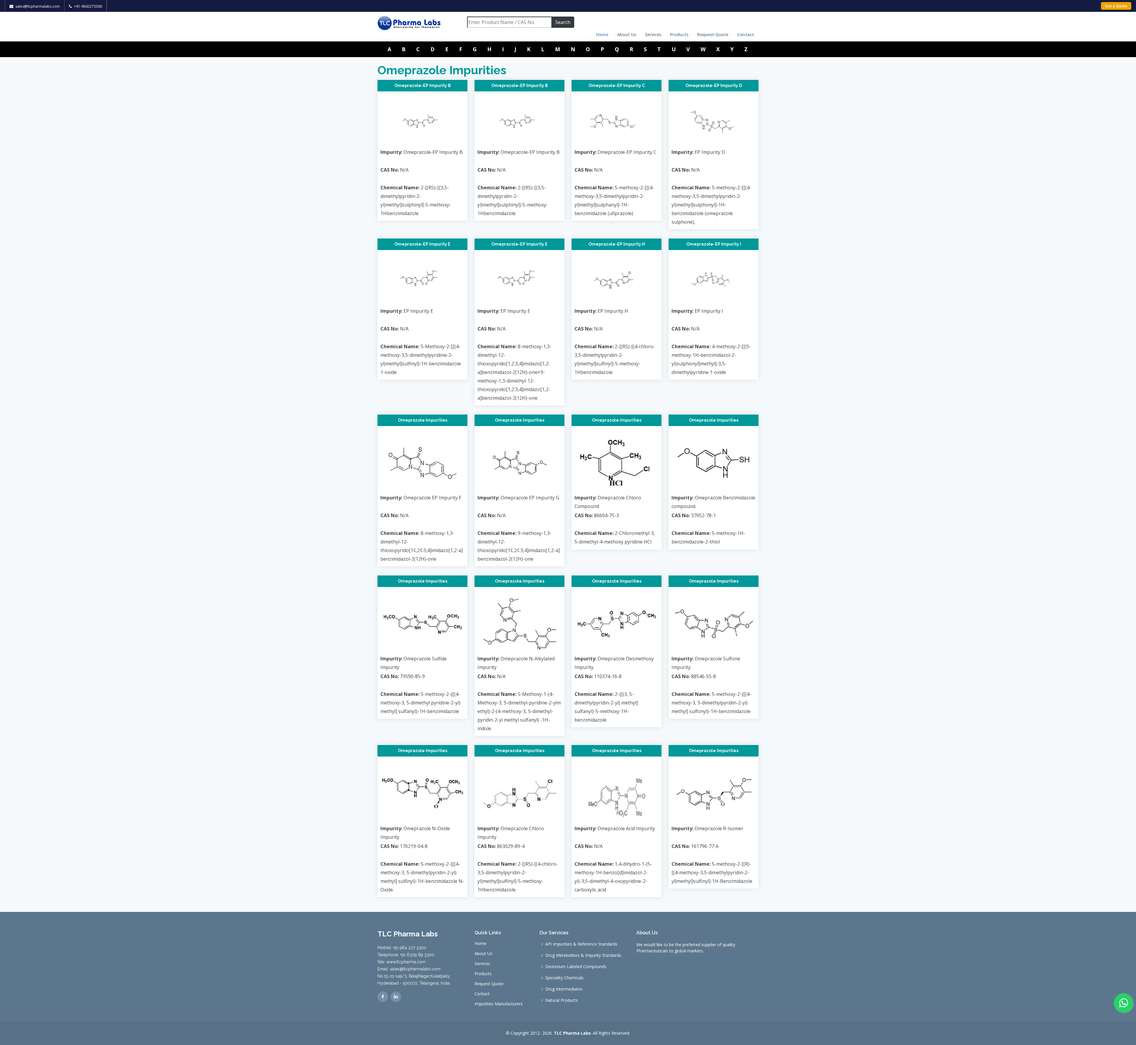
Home (602, 34)
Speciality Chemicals (564, 978)
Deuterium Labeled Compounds (575, 967)
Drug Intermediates (563, 989)
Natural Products (561, 1000)
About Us (626, 34)
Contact (745, 34)
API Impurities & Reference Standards (581, 944)
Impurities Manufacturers (499, 1004)
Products (679, 34)
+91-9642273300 (88, 6)
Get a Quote (1116, 6)
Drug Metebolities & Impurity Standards (583, 955)
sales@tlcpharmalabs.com (37, 6)
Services (653, 34)
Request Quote (712, 34)
